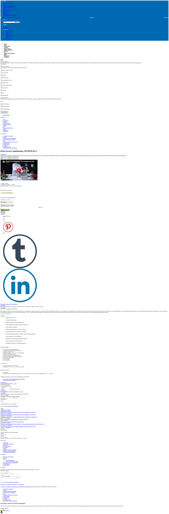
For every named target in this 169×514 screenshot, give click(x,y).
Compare (2, 211)
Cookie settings (6, 11)
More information (4, 508)
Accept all (3, 510)
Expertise (5, 12)
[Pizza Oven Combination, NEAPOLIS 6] (10, 414)
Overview (8, 31)
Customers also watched (6, 409)
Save (2, 408)
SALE (4, 119)
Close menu (3, 307)
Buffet (4, 129)
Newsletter (5, 447)
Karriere (5, 24)
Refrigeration (6, 120)
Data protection (6, 10)
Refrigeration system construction (10, 15)
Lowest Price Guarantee (8, 3)
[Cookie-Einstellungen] (2, 512)
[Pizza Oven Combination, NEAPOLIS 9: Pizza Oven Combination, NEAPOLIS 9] (18, 155)
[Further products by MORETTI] (3, 154)
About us (5, 457)
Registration (5, 442)
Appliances (91, 17)
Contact (4, 4)
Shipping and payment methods (9, 5)
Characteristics (9, 304)
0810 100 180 (3, 434)
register (11, 30)
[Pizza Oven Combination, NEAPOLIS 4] (10, 412)
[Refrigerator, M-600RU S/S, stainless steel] (10, 417)
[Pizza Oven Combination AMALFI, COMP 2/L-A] (12, 424)
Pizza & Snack (6, 123)
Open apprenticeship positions (12, 461)
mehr (41, 306)
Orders (7, 36)
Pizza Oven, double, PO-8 (18, 421)
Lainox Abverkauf (7, 446)
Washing (5, 125)
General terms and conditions (9, 6)
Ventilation (5, 131)
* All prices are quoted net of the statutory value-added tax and (14, 486)
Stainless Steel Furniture (8, 127)
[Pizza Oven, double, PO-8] (7, 421)
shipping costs (30, 486)
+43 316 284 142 (4, 437)
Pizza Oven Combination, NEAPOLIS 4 (27, 412)
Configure (7, 510)
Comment (3, 214)
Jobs (4, 8)
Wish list (7, 37)
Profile (7, 33)
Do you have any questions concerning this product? (14, 379)
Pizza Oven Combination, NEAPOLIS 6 (27, 414)
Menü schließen (6, 28)
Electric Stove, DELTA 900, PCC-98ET (27, 426)
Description (3, 304)
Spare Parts (166, 17)
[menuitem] (85, 3)
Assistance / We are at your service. (10, 9)
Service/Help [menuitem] (9, 8)
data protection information (12, 406)
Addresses (8, 34)
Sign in (7, 30)
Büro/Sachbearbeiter (10, 460)
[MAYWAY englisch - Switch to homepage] (10, 17)
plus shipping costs (11, 197)
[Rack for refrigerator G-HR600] (8, 419)
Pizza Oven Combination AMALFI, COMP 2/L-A (33, 424)
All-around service (7, 14)
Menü (4, 19)
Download (5, 445)
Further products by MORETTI (9, 380)
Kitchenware (6, 130)
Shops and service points (8, 456)
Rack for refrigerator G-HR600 (21, 419)
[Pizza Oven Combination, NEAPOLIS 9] (117, 155)
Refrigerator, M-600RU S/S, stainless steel (28, 417)
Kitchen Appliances (7, 124)
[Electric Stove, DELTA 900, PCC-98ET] (10, 426)
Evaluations (15, 304)
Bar (4, 126)
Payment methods (9, 35)
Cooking (5, 122)
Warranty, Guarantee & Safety (9, 451)
